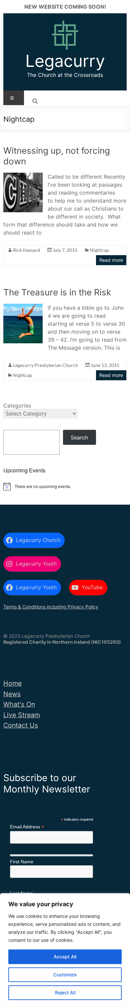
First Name (21, 861)
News (12, 694)
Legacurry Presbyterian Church (45, 365)
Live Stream (21, 715)
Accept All (65, 956)
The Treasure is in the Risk (57, 292)
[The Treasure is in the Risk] (23, 307)
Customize (65, 974)
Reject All (65, 992)
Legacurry (65, 61)
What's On (19, 704)
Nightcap (99, 250)
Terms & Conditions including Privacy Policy (50, 606)
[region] (65, 950)
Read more (111, 260)
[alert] (65, 486)
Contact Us (20, 725)
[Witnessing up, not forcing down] (23, 176)
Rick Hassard (26, 250)
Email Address (27, 827)
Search (79, 437)
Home (12, 683)
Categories (17, 405)
